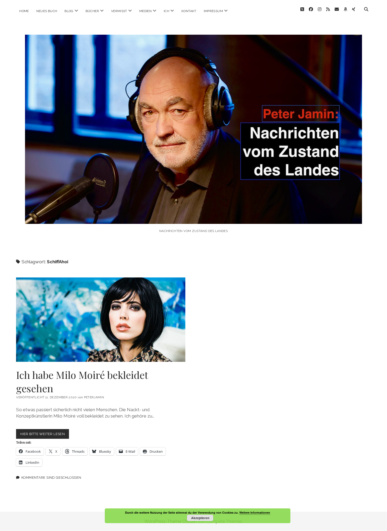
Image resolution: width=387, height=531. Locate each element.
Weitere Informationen (254, 512)
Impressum (213, 11)
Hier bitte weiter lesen (44, 435)
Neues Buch (46, 11)
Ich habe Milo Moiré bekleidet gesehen (100, 319)
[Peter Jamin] (193, 216)
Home (24, 11)
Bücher (92, 11)
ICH (166, 11)
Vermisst (119, 11)
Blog (68, 11)
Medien (145, 11)
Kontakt (188, 11)
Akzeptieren (200, 517)
